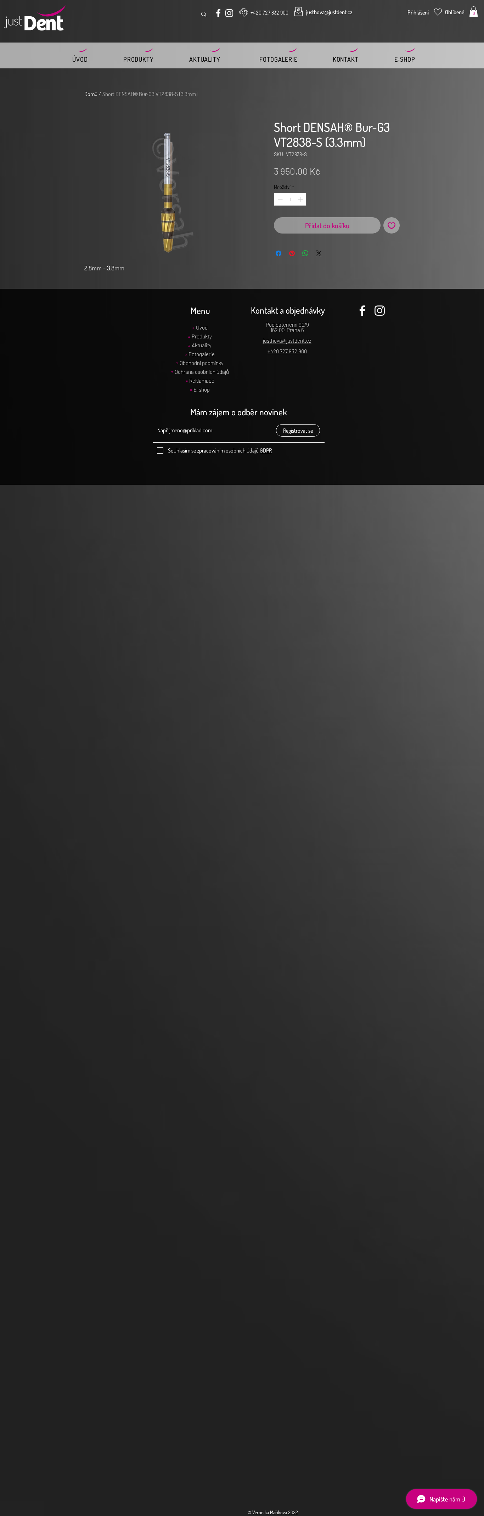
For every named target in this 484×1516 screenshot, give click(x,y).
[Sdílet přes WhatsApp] (305, 253)
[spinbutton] (290, 199)
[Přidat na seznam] (391, 225)
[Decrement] (279, 199)
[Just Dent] (218, 13)
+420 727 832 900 (287, 351)
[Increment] (301, 199)
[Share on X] (319, 253)
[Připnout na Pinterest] (292, 253)
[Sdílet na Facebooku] (278, 253)
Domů (90, 93)
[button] (473, 11)
